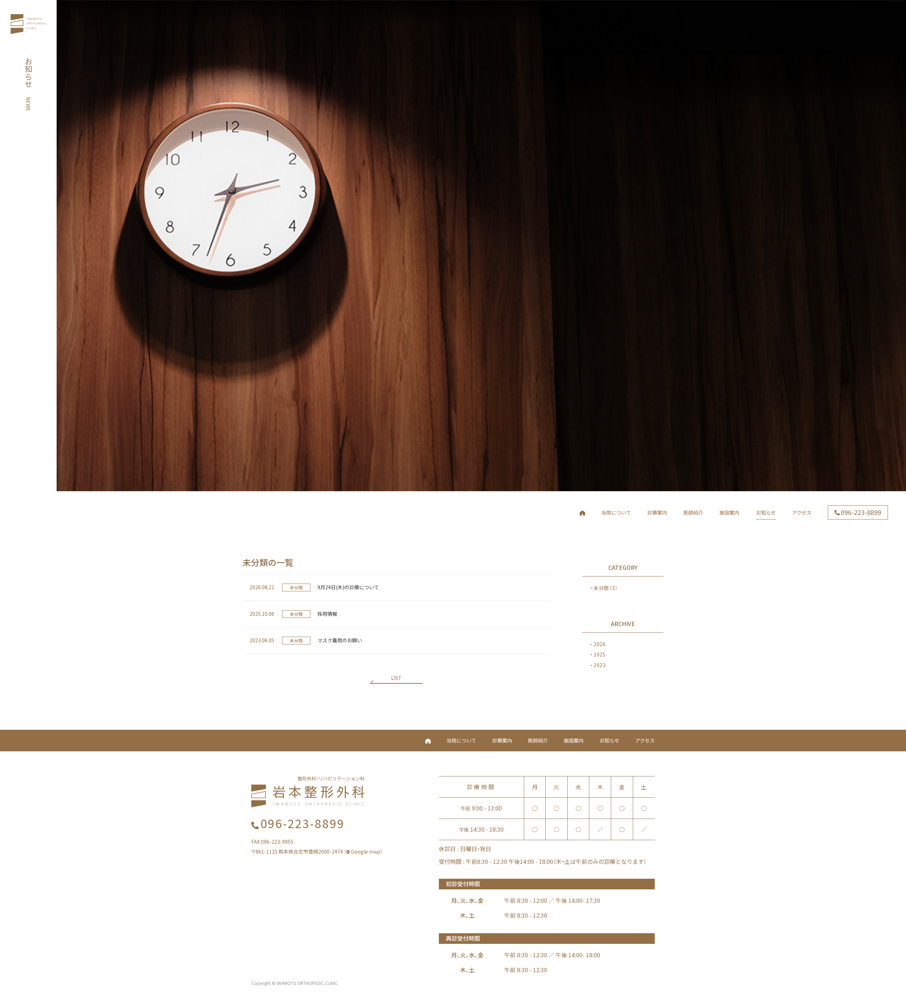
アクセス (645, 740)
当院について (461, 740)
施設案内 (574, 740)
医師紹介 (538, 740)
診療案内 (502, 740)
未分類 (606, 587)
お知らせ (609, 740)
